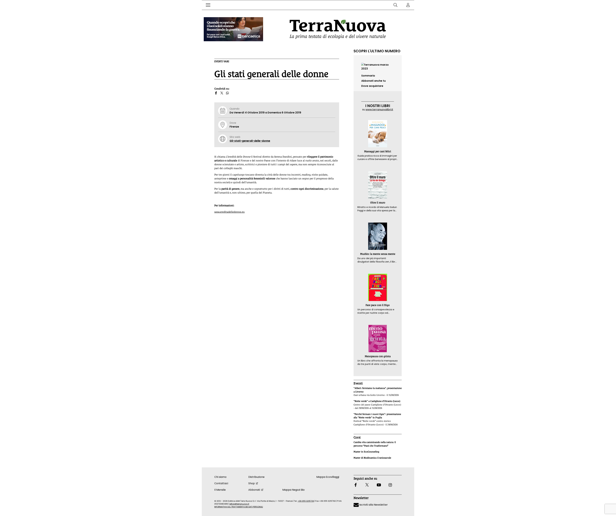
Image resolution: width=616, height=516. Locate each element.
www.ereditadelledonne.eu (229, 211)
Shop (251, 483)
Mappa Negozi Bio (293, 490)
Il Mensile (220, 490)
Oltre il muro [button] (377, 202)
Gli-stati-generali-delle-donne (250, 141)
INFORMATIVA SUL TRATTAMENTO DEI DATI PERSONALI (238, 506)
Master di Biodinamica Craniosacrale (372, 457)
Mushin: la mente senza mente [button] (377, 253)
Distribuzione (256, 477)
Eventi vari (221, 61)
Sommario (368, 75)
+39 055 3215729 (306, 501)
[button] (208, 5)
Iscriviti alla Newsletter (373, 505)
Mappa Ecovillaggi (327, 477)
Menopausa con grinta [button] (378, 356)
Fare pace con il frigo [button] (378, 305)
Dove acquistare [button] (372, 86)
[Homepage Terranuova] (338, 29)
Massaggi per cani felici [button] (377, 151)
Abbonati (254, 490)
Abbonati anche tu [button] (373, 81)
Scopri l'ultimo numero (377, 51)
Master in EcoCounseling (366, 451)
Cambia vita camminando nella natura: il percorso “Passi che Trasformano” (375, 444)
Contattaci (221, 483)
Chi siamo (220, 477)
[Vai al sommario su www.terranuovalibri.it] (377, 66)
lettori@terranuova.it (239, 504)
